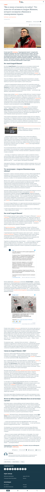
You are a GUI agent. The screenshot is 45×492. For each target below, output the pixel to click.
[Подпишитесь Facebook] (7, 469)
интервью (7, 414)
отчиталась (15, 52)
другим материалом (10, 227)
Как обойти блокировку (8, 486)
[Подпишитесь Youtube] (13, 469)
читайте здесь (15, 446)
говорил (36, 73)
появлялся (25, 106)
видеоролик (17, 328)
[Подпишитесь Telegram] (15, 469)
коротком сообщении (9, 234)
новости (32, 192)
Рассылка (25, 484)
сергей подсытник (12, 17)
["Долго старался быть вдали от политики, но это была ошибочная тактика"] (11, 130)
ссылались (32, 356)
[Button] (29, 21)
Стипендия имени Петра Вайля (10, 478)
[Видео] (27, 490)
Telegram (21, 445)
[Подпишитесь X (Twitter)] (10, 469)
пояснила (36, 221)
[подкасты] (17, 490)
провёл (16, 94)
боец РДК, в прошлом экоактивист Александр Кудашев (28, 370)
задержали (37, 98)
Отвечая (37, 360)
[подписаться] (25, 469)
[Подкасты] (23, 469)
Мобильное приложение (9, 476)
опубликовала (17, 281)
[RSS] (20, 469)
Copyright (25, 486)
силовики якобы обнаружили (20, 290)
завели (7, 200)
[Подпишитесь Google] (5, 469)
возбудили (13, 384)
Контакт (24, 478)
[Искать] (37, 490)
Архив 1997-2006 (26, 476)
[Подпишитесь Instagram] (18, 469)
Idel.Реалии (6, 17)
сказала (27, 143)
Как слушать (6, 484)
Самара (5, 4)
